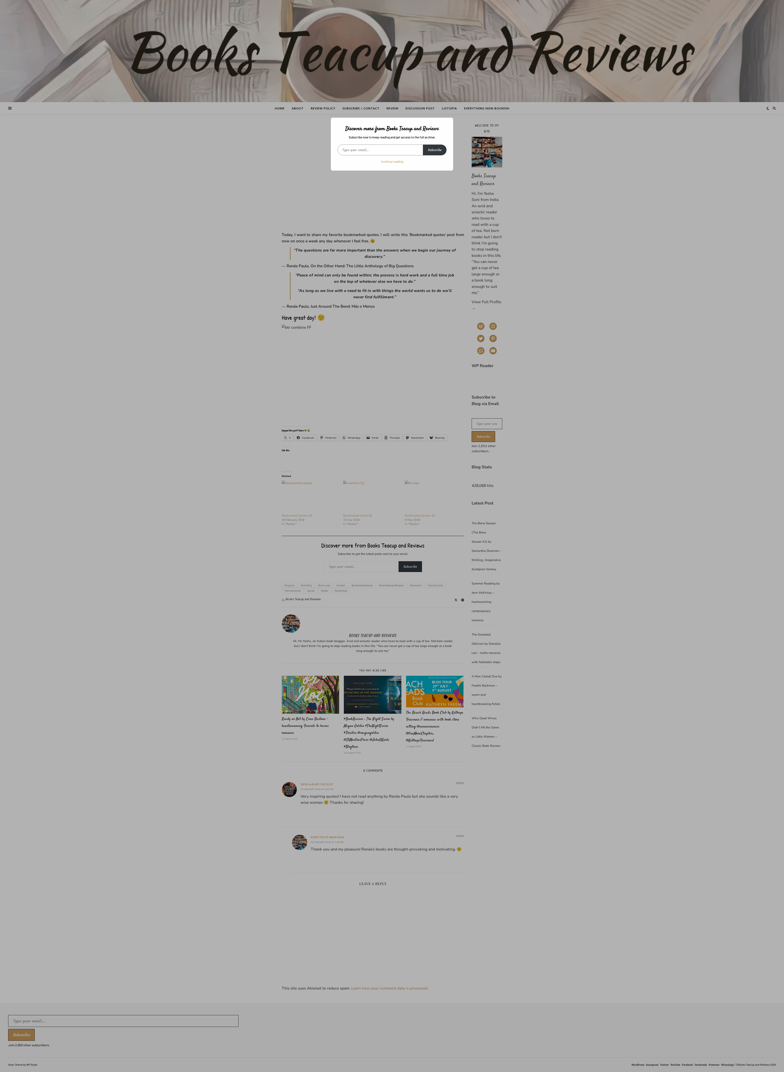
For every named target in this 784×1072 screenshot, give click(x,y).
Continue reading (392, 161)
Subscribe (435, 150)
